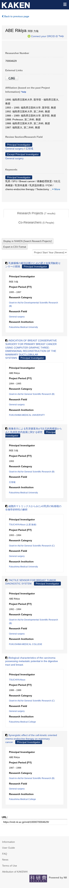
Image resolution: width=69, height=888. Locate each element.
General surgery (14, 148)
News (5, 859)
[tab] (36, 213)
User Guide (8, 847)
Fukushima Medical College (22, 722)
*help (61, 36)
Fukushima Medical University (23, 327)
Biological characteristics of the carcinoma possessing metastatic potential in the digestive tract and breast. (31, 661)
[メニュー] (64, 4)
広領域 (29, 148)
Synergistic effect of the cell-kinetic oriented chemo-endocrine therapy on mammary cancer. (31, 738)
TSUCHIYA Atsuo (17, 680)
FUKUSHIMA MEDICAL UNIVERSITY (27, 415)
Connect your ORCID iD (44, 36)
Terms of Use (9, 865)
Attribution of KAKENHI (15, 871)
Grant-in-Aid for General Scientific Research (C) (32, 545)
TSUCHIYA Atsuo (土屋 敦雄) (22, 524)
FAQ (4, 853)
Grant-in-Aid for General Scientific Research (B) (31, 394)
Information (8, 841)
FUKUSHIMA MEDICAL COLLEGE (25, 644)
